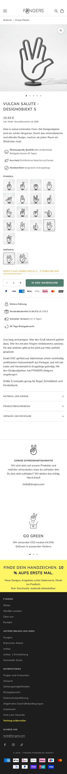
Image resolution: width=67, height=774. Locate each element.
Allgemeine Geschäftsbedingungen (23, 703)
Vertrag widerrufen (14, 720)
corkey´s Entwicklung (15, 654)
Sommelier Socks (13, 660)
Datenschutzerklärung (15, 698)
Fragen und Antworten (16, 675)
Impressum (9, 709)
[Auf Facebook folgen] (5, 744)
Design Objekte (22, 20)
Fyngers (7, 637)
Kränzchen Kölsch (13, 643)
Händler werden (12, 611)
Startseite (7, 20)
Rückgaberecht (11, 692)
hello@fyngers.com (14, 735)
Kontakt (7, 622)
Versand (8, 681)
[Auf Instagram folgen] (13, 744)
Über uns (8, 616)
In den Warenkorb (45, 282)
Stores (6, 605)
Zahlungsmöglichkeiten (16, 686)
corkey (7, 648)
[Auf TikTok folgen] (21, 744)
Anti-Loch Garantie (14, 715)
